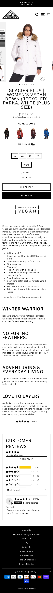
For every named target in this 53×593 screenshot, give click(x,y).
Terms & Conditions (26, 559)
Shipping (16, 117)
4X (38, 155)
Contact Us (26, 547)
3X (30, 155)
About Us (26, 530)
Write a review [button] (26, 458)
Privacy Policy (26, 551)
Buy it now (26, 195)
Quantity (26, 172)
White (26, 164)
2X (22, 155)
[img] (21, 499)
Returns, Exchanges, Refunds (26, 534)
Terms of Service (26, 564)
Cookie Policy (26, 555)
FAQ (26, 543)
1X (15, 155)
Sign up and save (25, 572)
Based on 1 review (14, 455)
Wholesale (26, 538)
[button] (22, 421)
